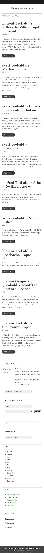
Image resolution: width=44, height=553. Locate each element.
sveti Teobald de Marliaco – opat (15, 67)
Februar (10, 454)
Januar (9, 452)
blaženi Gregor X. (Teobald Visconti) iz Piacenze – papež (19, 285)
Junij (8, 465)
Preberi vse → (8, 56)
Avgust (9, 470)
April (8, 460)
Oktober (10, 476)
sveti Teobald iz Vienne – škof (21, 220)
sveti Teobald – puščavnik (15, 146)
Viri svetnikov (11, 502)
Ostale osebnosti (13, 497)
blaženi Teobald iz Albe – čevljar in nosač (21, 185)
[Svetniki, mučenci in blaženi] (22, 7)
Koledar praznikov (13, 494)
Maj (8, 462)
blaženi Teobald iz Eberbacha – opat (17, 253)
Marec (9, 457)
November (10, 478)
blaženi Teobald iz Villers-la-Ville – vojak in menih (21, 27)
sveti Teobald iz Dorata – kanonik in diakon (21, 108)
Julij (8, 468)
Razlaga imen (12, 500)
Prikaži (37, 412)
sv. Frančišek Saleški (22, 385)
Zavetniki (10, 505)
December (10, 481)
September (11, 473)
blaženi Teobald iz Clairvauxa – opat (17, 325)
